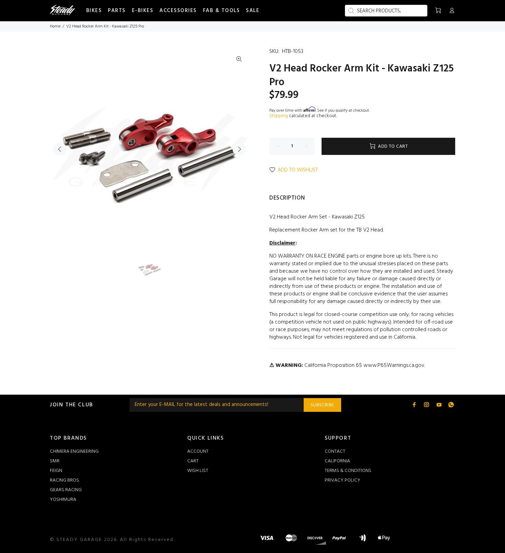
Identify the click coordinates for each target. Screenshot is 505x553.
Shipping (278, 116)
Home (55, 26)
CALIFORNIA (337, 461)
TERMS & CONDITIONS (348, 471)
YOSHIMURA (63, 500)
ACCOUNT (198, 451)
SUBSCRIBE (322, 405)
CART (193, 461)
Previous (59, 149)
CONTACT (335, 451)
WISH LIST (197, 471)
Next (239, 149)
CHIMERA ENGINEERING (74, 451)
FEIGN (56, 471)
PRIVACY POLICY (342, 480)
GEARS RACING (66, 490)
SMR (54, 461)
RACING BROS (64, 480)
